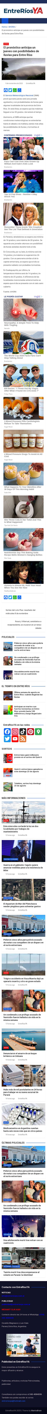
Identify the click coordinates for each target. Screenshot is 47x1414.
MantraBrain (36, 1410)
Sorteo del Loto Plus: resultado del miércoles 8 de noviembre (20, 612)
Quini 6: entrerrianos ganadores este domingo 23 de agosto (28, 770)
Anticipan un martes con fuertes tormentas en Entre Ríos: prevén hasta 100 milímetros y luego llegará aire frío (27, 711)
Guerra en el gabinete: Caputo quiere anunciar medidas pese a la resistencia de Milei (23, 868)
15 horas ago (10, 1060)
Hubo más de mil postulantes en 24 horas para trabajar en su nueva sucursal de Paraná (22, 1092)
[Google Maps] (38, 731)
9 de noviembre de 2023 (14, 83)
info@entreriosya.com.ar (13, 1296)
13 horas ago (10, 949)
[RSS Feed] (23, 738)
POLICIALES (7, 934)
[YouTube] (15, 738)
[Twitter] (7, 738)
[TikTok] (23, 731)
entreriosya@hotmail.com (13, 1401)
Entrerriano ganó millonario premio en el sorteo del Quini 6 (28, 756)
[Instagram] (15, 731)
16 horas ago (10, 1098)
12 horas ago (10, 835)
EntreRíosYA (30, 83)
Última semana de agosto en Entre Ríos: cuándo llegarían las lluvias (28, 694)
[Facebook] (7, 731)
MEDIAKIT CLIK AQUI (11, 1309)
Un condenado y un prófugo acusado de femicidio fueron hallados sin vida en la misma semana (27, 660)
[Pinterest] (30, 731)
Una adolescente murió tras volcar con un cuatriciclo (26, 672)
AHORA (6, 44)
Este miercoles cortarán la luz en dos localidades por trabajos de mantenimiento (20, 829)
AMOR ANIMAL (8, 898)
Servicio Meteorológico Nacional (19, 95)
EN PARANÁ (7, 1084)
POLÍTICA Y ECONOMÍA (11, 859)
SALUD (6, 1122)
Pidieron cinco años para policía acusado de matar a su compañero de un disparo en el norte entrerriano (28, 646)
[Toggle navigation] (11, 20)
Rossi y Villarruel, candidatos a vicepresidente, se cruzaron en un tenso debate (24, 624)
